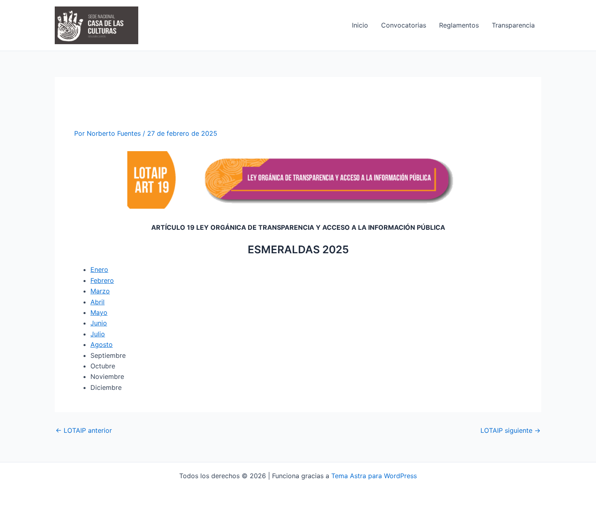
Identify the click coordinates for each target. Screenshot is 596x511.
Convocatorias (403, 25)
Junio (98, 323)
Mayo (98, 312)
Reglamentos (459, 25)
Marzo (100, 291)
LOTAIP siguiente (510, 430)
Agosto (101, 344)
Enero (99, 269)
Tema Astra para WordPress (374, 476)
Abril (97, 302)
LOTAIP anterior (84, 430)
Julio (97, 334)
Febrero (102, 280)
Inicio (360, 25)
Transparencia (513, 25)
